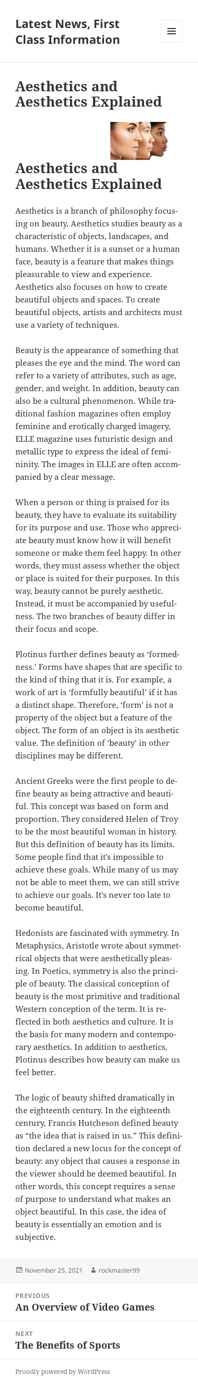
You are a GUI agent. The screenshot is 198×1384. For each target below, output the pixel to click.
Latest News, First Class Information (67, 31)
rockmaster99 (119, 1270)
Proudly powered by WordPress (62, 1371)
